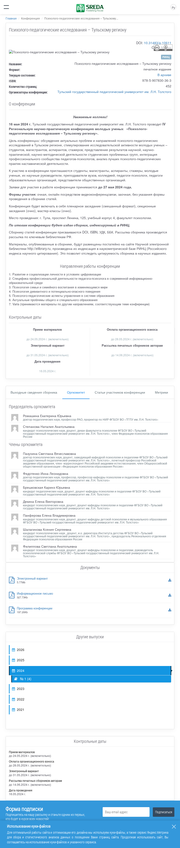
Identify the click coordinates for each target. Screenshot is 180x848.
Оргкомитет (76, 392)
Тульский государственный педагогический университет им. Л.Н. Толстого (114, 91)
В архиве (164, 74)
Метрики (161, 392)
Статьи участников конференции (120, 392)
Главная (11, 18)
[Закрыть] (174, 826)
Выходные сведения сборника (34, 392)
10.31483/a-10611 (157, 42)
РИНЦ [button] (166, 57)
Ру (173, 7)
